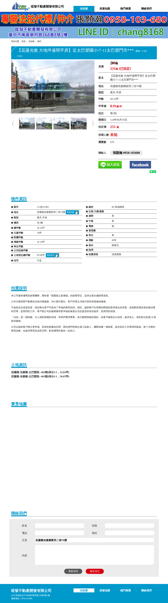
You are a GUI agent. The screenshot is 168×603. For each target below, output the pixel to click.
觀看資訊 (50, 255)
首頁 (23, 41)
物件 (39, 41)
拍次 (101, 113)
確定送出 (94, 571)
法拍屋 (31, 41)
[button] (12, 123)
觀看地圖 (70, 212)
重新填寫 (73, 571)
